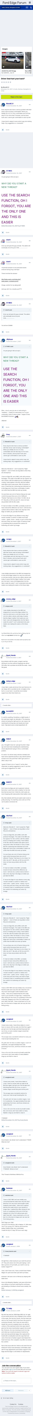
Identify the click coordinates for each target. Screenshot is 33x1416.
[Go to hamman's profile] (3, 1189)
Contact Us (13, 1404)
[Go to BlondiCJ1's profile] (3, 105)
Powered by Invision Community (16, 1413)
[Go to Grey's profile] (3, 435)
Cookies (20, 1404)
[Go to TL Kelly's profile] (3, 1309)
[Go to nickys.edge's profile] (3, 682)
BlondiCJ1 (6, 87)
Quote (7, 129)
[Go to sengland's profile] (3, 1020)
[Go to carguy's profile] (3, 540)
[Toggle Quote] (4, 310)
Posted (14, 105)
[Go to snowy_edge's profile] (3, 600)
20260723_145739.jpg (9, 71)
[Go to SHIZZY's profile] (3, 783)
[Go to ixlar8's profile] (3, 241)
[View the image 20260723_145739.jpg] (13, 60)
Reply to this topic (16, 97)
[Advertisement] (16, 28)
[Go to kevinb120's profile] (3, 712)
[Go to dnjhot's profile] (3, 740)
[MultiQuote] (2, 130)
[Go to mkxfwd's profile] (3, 817)
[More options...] (30, 105)
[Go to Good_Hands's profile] (3, 656)
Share (8, 1390)
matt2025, (6, 73)
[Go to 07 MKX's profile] (3, 172)
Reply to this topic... (11, 1380)
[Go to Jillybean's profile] (3, 340)
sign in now (12, 1369)
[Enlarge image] (16, 416)
